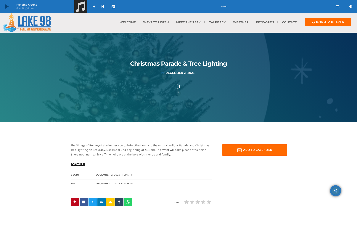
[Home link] (27, 22)
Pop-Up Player (328, 22)
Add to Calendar (257, 150)
